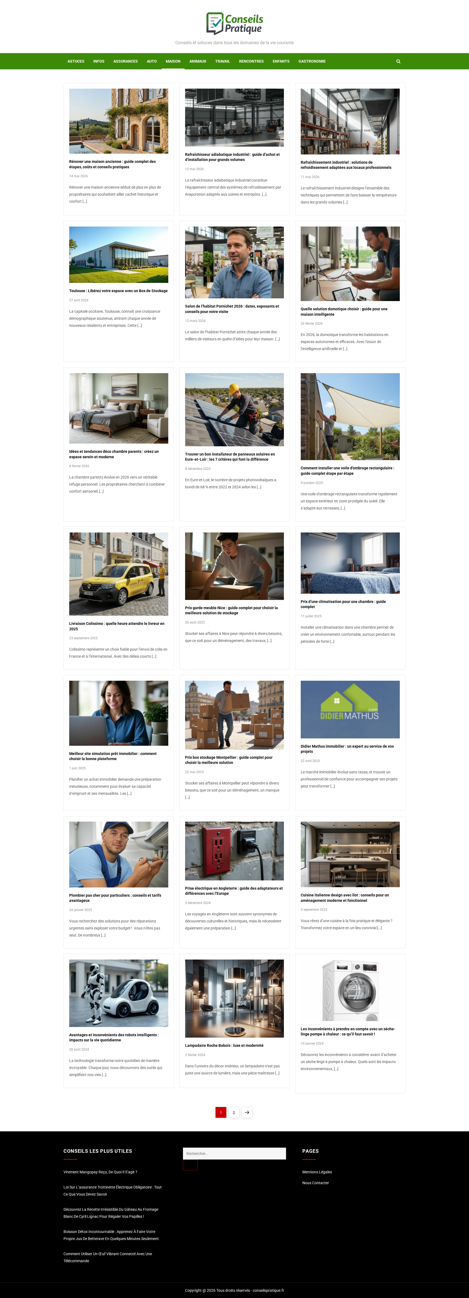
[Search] (190, 1165)
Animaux (197, 61)
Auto (152, 61)
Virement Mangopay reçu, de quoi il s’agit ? (100, 1172)
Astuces (76, 61)
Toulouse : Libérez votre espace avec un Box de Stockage (118, 291)
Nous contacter (315, 1183)
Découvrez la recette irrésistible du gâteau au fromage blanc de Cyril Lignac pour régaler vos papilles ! (111, 1213)
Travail (222, 61)
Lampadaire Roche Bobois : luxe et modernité (224, 1045)
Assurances (125, 61)
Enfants (281, 61)
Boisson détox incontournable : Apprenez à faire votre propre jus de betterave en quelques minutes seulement (111, 1235)
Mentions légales (317, 1172)
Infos (98, 61)
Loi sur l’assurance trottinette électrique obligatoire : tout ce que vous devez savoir (113, 1190)
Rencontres (251, 61)
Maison (173, 61)
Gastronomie (312, 61)
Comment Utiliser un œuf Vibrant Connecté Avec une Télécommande (108, 1257)
